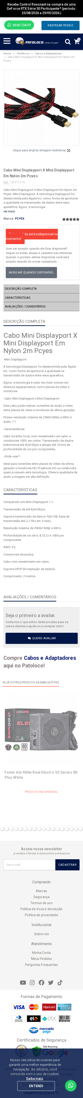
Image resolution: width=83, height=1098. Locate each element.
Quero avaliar (44, 638)
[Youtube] (23, 982)
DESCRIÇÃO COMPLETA (21, 288)
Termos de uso (41, 903)
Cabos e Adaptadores (48, 53)
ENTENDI (36, 1086)
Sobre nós (41, 934)
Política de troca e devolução (42, 909)
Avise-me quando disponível (31, 272)
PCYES (19, 218)
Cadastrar (67, 864)
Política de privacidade (41, 915)
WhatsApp (21, 25)
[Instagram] (32, 982)
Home (7, 53)
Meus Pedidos (41, 959)
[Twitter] (50, 982)
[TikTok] (60, 982)
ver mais (9, 211)
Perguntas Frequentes (41, 965)
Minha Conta (41, 953)
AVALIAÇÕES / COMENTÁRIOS (25, 306)
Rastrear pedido (60, 25)
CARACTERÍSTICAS (18, 297)
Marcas (41, 891)
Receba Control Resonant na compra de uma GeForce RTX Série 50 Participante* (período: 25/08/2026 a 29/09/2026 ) (41, 9)
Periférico (23, 53)
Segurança (41, 897)
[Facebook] (41, 982)
